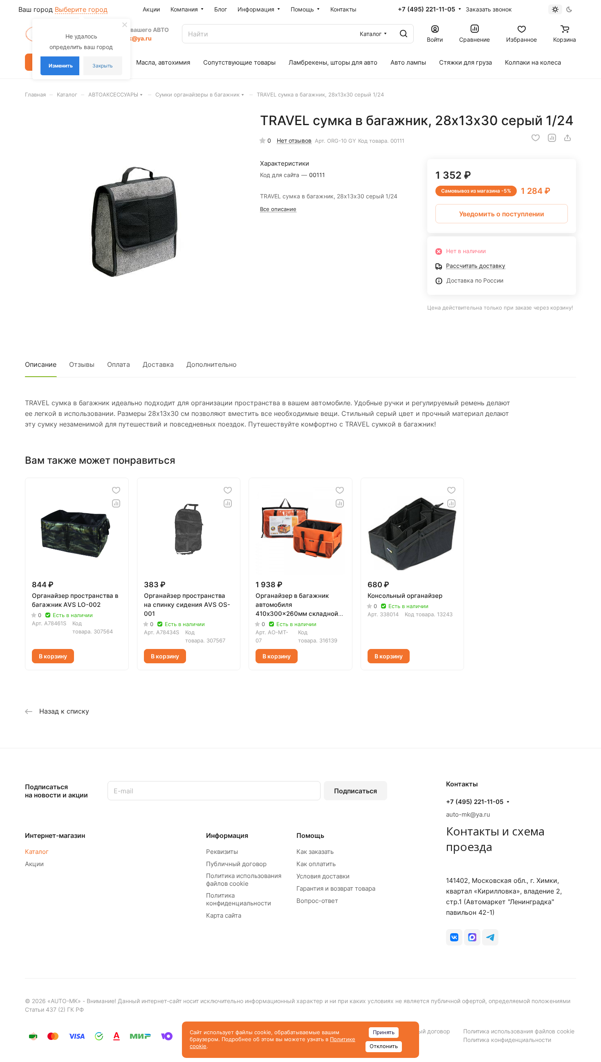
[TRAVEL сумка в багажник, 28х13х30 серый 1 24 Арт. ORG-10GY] (134, 221)
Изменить (61, 66)
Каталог (37, 851)
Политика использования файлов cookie (243, 879)
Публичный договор (236, 864)
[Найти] (403, 33)
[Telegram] (490, 937)
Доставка (158, 364)
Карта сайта (223, 915)
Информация (227, 835)
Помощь (310, 835)
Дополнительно (211, 364)
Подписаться (355, 791)
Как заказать (315, 851)
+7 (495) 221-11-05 (426, 9)
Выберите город (81, 9)
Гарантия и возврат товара (335, 888)
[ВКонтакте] (454, 937)
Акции (34, 864)
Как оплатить (316, 864)
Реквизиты (222, 851)
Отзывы (81, 364)
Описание (40, 364)
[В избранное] (535, 138)
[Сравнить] (552, 138)
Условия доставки (323, 876)
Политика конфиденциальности (238, 899)
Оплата (118, 364)
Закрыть (102, 66)
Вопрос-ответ (317, 901)
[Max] (472, 937)
